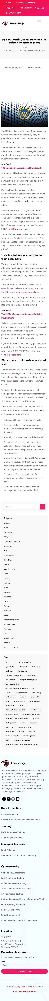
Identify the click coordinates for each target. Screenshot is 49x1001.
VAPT (7, 740)
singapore (32, 731)
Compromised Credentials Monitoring (18, 855)
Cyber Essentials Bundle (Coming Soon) (19, 920)
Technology (8, 629)
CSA (13, 662)
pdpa (7, 701)
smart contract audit (11, 736)
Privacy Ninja (17, 23)
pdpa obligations (35, 701)
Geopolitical (8, 560)
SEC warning (16, 229)
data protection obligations (28, 680)
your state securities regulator (24, 292)
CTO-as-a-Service (25, 662)
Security (21, 731)
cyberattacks (9, 667)
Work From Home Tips (11, 647)
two (9, 373)
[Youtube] (17, 799)
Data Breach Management (13, 675)
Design (6, 551)
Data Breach (8, 546)
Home (24, 47)
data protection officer (12, 684)
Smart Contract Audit (11, 620)
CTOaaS (6, 537)
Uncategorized (9, 638)
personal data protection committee (16, 718)
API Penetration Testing (12, 894)
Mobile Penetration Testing (13, 883)
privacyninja (9, 727)
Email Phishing (9, 555)
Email (3, 962)
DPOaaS (8, 693)
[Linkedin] (13, 799)
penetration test (36, 710)
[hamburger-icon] (39, 20)
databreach (9, 671)
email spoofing (10, 697)
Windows (7, 643)
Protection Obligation (24, 727)
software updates (29, 736)
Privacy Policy (31, 991)
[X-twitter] (9, 799)
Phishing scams (10, 723)
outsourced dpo (35, 697)
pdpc (21, 705)
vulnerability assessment (22, 740)
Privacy (6, 606)
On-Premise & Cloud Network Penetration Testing (23, 899)
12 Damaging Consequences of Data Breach (21, 168)
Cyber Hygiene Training (12, 837)
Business (7, 523)
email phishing (36, 693)
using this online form (11, 355)
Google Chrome (9, 569)
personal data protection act (31, 714)
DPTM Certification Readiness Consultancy (21, 819)
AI (6, 662)
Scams (6, 615)
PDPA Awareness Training (13, 832)
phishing (36, 718)
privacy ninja (34, 723)
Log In (6, 578)
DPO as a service (21, 693)
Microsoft (7, 592)
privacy (23, 723)
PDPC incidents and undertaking (15, 710)
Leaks (6, 574)
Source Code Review (10, 910)
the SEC (5, 292)
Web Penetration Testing (12, 878)
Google (6, 564)
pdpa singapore (10, 705)
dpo (34, 688)
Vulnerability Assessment (13, 873)
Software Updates (10, 624)
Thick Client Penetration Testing (16, 888)
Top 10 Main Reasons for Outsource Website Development (21, 316)
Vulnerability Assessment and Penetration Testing (21, 744)
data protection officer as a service (16, 688)
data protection (10, 680)
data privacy (31, 675)
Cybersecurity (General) (12, 541)
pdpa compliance (19, 701)
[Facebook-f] (4, 799)
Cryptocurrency (9, 532)
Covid (6, 528)
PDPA (6, 601)
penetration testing (11, 714)
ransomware (9, 731)
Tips (5, 633)
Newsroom (7, 597)
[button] (39, 26)
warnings (16, 373)
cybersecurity (23, 667)
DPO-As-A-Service (9, 814)
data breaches (22, 671)
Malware (7, 583)
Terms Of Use (18, 991)
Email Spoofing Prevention (13, 904)
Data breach (36, 667)
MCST (6, 587)
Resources (7, 610)
